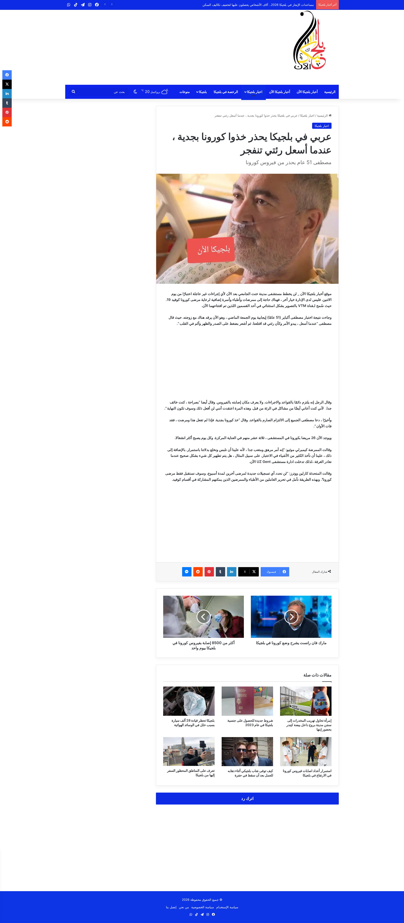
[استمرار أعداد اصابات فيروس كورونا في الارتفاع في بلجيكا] (306, 751)
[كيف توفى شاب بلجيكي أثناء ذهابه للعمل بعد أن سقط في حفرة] (247, 751)
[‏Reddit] (198, 571)
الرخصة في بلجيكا (226, 92)
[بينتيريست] (209, 571)
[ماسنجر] (186, 571)
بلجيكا (203, 92)
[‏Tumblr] (220, 571)
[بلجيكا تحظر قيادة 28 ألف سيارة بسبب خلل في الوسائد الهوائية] (189, 701)
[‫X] (7, 84)
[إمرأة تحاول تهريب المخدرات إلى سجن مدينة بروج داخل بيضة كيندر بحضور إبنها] (306, 701)
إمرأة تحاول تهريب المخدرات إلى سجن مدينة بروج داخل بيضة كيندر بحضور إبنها (309, 724)
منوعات (185, 92)
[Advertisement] (155, 47)
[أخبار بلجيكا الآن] (309, 40)
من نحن (184, 907)
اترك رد (247, 798)
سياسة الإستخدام (227, 907)
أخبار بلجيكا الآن (279, 92)
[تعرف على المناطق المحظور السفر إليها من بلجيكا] (189, 751)
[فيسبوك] (7, 75)
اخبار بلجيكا (254, 92)
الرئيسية (329, 92)
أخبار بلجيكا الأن (307, 92)
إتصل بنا (171, 907)
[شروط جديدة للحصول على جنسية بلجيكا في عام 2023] (247, 701)
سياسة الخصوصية (202, 907)
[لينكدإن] (231, 571)
